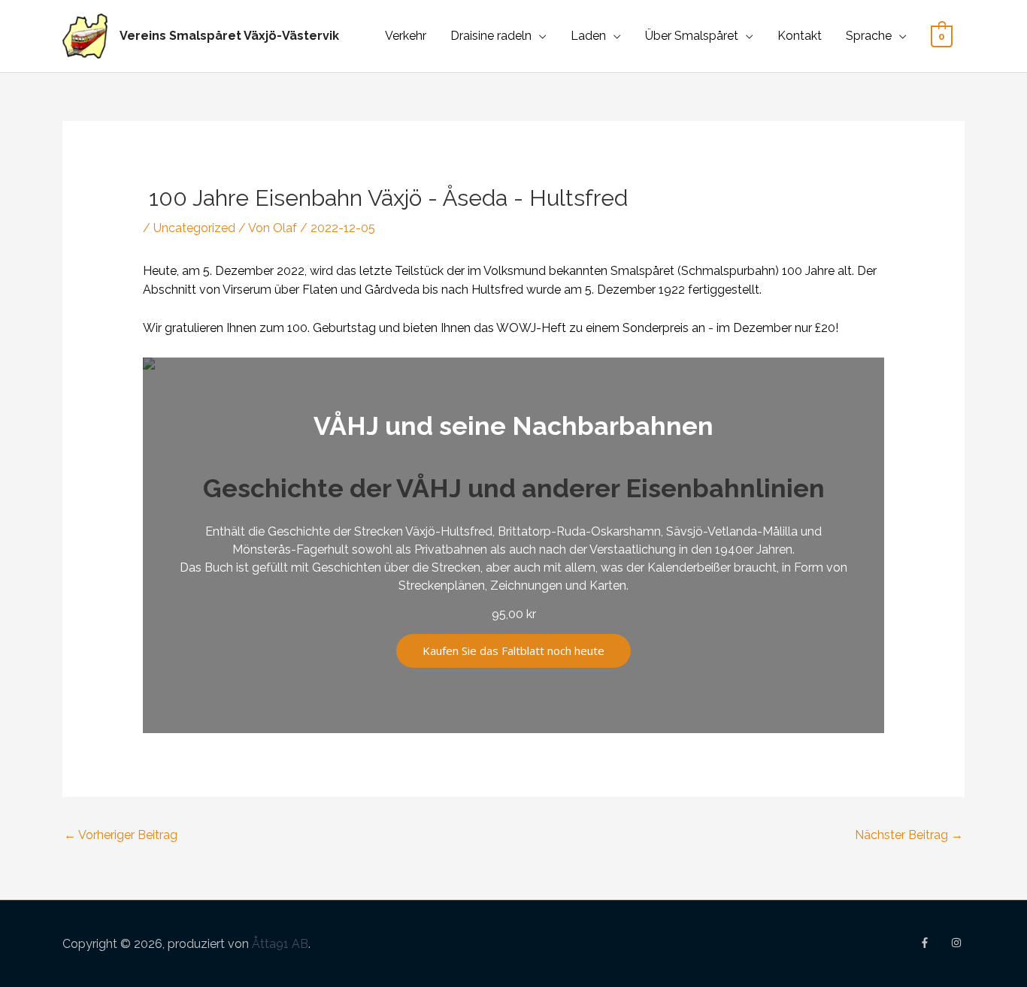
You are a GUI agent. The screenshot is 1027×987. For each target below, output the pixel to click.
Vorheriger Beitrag (120, 835)
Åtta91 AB (280, 944)
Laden (588, 36)
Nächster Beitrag (909, 835)
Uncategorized (194, 228)
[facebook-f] (933, 942)
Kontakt (799, 36)
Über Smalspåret (691, 36)
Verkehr (405, 36)
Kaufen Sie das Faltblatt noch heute (513, 650)
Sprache (869, 36)
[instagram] (958, 942)
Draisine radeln (491, 36)
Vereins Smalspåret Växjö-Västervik (229, 36)
